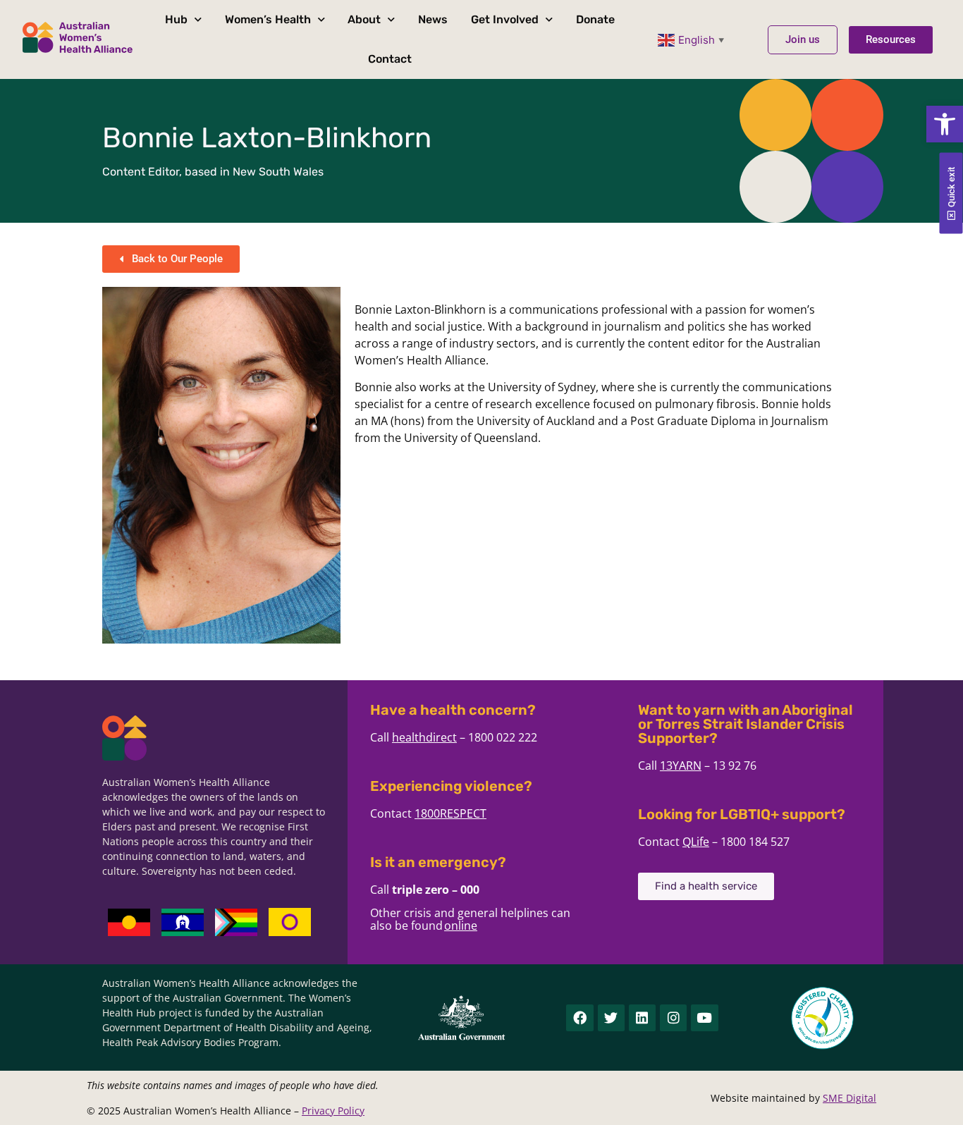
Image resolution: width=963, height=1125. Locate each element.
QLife (695, 841)
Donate (595, 19)
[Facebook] (579, 1017)
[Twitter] (611, 1017)
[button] (944, 124)
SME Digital (849, 1098)
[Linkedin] (642, 1017)
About (364, 19)
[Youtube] (704, 1017)
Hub (176, 19)
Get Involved (505, 19)
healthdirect (424, 737)
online (460, 925)
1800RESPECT (450, 813)
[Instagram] (673, 1017)
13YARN (680, 765)
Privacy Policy (333, 1110)
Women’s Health (268, 19)
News (433, 19)
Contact (390, 59)
